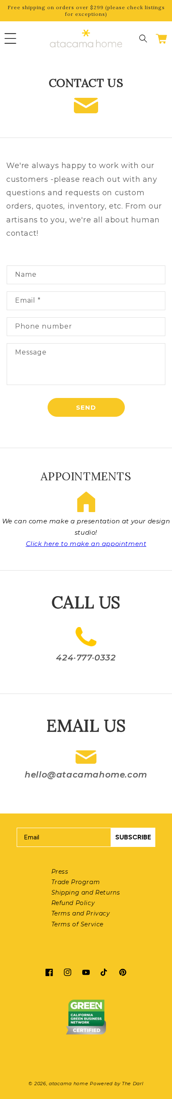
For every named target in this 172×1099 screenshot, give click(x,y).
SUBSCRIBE (133, 837)
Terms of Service (77, 924)
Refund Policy (73, 903)
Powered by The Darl (116, 1083)
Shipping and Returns (85, 892)
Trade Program (75, 882)
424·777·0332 (86, 658)
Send (86, 407)
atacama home (68, 1083)
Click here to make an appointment (86, 544)
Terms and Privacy (80, 913)
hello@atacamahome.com (86, 775)
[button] (10, 38)
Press (59, 871)
